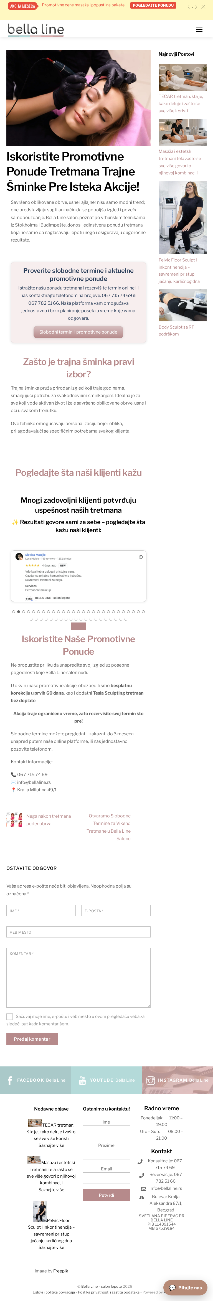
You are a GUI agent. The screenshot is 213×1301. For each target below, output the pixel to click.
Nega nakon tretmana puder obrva (48, 820)
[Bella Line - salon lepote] (36, 29)
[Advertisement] (183, 443)
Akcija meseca (22, 6)
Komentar (22, 954)
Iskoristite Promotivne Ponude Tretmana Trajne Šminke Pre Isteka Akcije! (72, 171)
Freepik (60, 1271)
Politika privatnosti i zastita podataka (109, 1292)
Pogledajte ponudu (153, 5)
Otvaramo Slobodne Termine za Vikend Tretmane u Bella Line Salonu (109, 827)
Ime (14, 911)
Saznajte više (51, 1145)
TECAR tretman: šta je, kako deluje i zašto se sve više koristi (181, 103)
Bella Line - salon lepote (101, 1286)
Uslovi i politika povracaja (54, 1292)
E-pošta (94, 911)
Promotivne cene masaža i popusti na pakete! (83, 4)
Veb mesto (21, 932)
